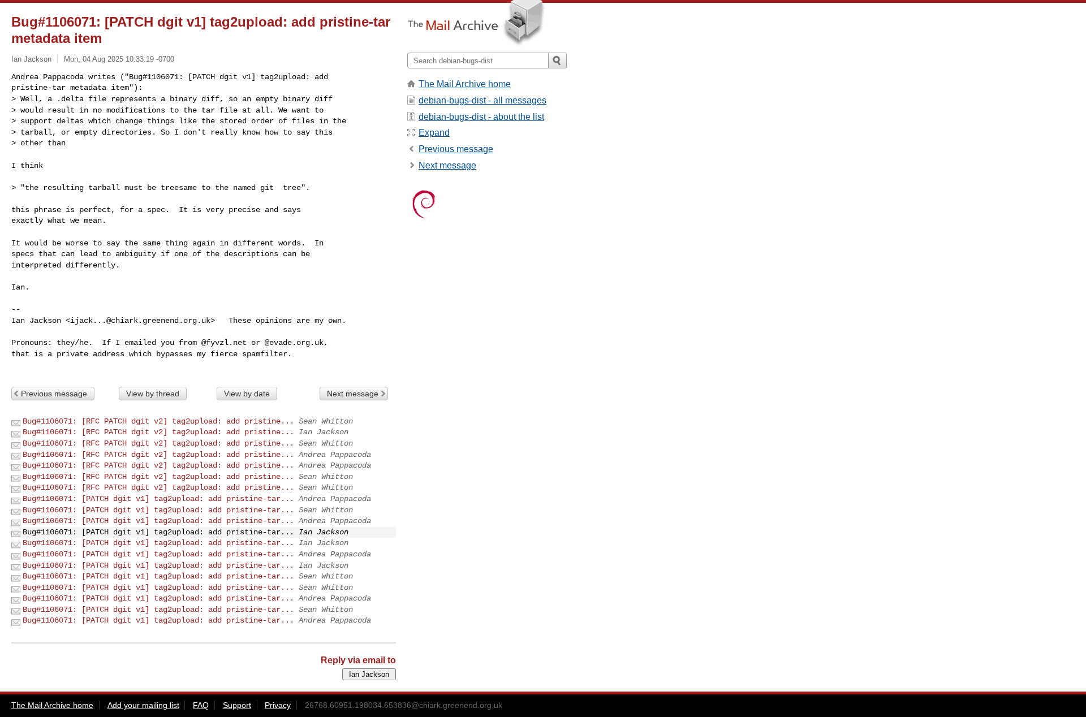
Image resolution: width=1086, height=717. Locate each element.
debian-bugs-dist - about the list (481, 117)
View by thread (152, 393)
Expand (434, 132)
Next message (352, 393)
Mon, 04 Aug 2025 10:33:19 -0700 (119, 59)
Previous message (54, 393)
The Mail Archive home (465, 84)
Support (237, 705)
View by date (247, 393)
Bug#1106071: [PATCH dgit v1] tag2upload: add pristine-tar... (158, 498)
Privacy (278, 705)
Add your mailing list (143, 705)
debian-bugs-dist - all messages (482, 100)
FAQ (201, 705)
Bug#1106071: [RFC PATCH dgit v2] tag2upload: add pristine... (158, 421)
